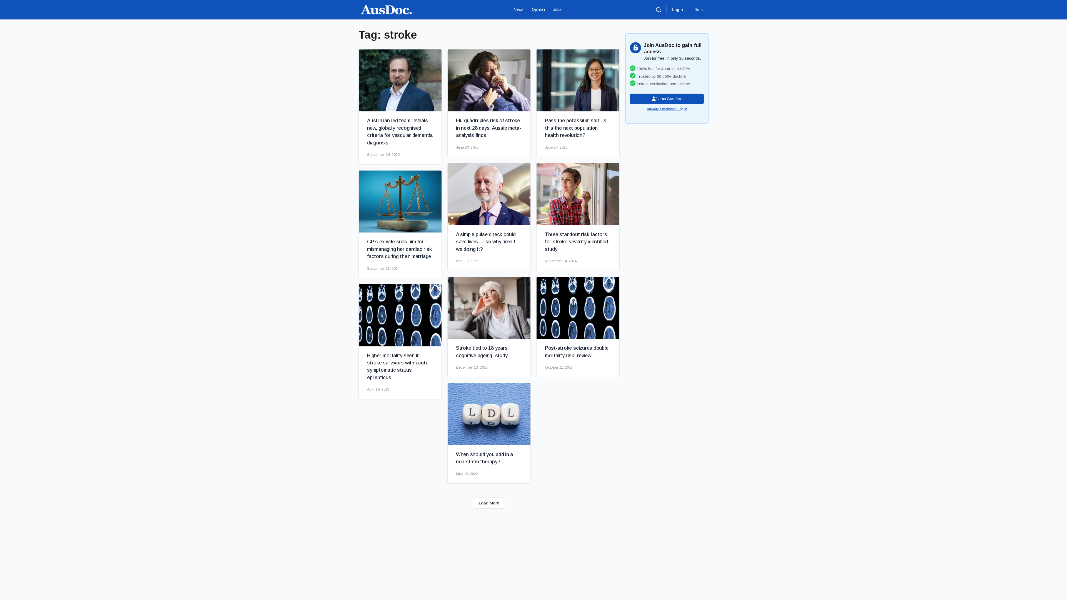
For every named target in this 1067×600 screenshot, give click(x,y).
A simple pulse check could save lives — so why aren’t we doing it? (486, 242)
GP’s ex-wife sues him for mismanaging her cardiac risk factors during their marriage (399, 249)
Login (677, 10)
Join (699, 10)
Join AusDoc (669, 98)
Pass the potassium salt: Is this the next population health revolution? (575, 128)
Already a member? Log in (667, 109)
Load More (489, 503)
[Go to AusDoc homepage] (386, 9)
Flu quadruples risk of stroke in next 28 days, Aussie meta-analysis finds (488, 128)
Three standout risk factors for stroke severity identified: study (577, 242)
